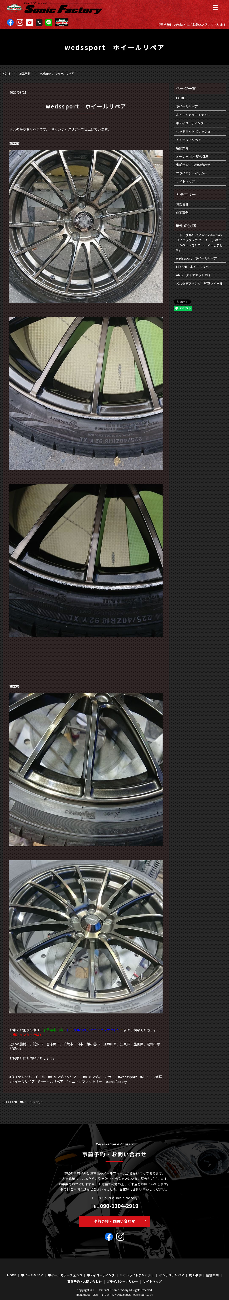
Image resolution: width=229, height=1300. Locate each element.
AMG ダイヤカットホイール (196, 275)
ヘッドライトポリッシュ (193, 131)
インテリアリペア (188, 139)
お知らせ (182, 204)
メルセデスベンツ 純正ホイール (199, 283)
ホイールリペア (187, 106)
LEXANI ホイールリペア (24, 1102)
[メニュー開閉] (215, 7)
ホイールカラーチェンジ (193, 114)
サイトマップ (185, 181)
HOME (6, 73)
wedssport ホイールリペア (196, 258)
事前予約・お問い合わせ (193, 164)
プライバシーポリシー (191, 173)
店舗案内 (182, 148)
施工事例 (24, 73)
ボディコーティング (190, 123)
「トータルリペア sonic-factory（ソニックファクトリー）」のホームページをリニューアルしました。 (199, 242)
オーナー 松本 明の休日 (192, 156)
